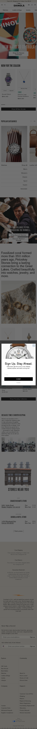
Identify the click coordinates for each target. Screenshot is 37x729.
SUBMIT (18, 379)
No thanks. (18, 382)
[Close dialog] (34, 345)
